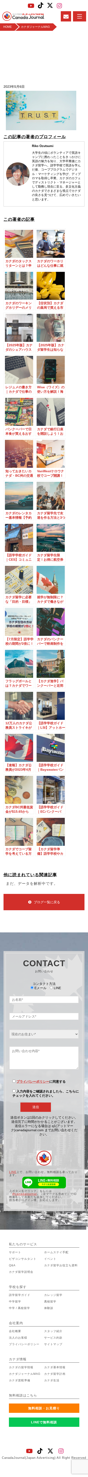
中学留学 (15, 1301)
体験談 (48, 1308)
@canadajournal (24, 1194)
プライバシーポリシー (32, 1081)
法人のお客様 (18, 1337)
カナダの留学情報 (21, 1367)
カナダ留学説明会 (21, 1271)
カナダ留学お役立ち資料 (61, 1265)
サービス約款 (53, 1337)
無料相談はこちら (23, 1395)
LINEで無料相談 (44, 1422)
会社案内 (16, 1323)
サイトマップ (53, 1344)
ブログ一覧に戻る (47, 902)
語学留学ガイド (19, 1295)
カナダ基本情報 (54, 1367)
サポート (15, 1252)
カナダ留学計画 (54, 1373)
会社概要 (15, 1331)
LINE (12, 1172)
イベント (50, 1258)
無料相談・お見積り (44, 1408)
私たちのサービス (23, 1244)
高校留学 (50, 1301)
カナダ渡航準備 (19, 1380)
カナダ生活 (51, 1380)
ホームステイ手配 (56, 1252)
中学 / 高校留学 (19, 1308)
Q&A (12, 1265)
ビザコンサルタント (22, 1258)
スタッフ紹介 (53, 1331)
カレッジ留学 (53, 1295)
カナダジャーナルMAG (24, 1373)
